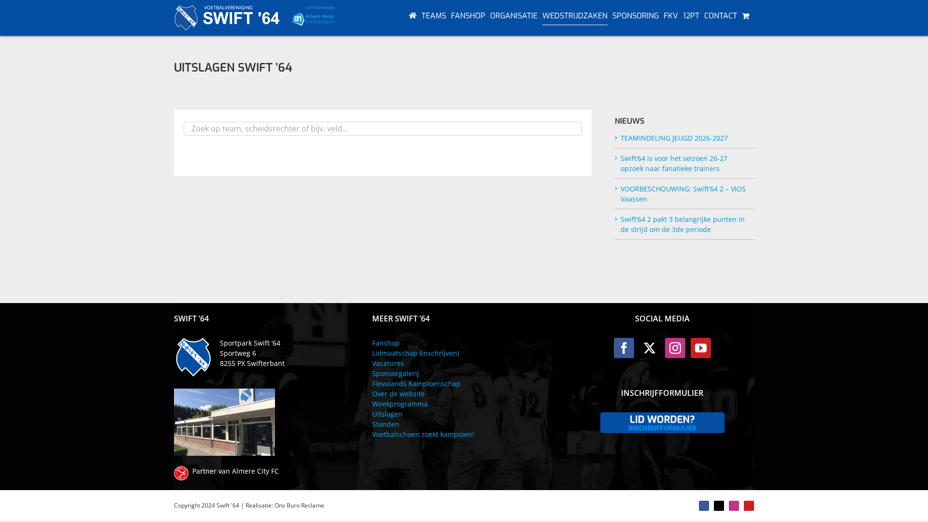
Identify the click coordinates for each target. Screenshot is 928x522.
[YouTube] (701, 348)
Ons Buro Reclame (299, 505)
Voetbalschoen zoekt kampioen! (423, 434)
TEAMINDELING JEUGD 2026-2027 (674, 138)
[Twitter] (649, 348)
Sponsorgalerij (395, 373)
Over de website (398, 393)
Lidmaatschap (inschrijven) (415, 353)
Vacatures (388, 363)
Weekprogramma (400, 403)
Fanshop (386, 343)
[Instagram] (675, 348)
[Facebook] (624, 348)
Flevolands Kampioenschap (416, 383)
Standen (385, 424)
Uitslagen (387, 414)
